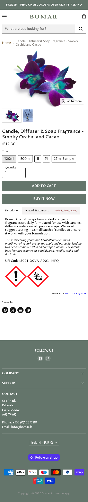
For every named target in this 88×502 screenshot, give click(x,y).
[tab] (66, 210)
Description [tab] (12, 210)
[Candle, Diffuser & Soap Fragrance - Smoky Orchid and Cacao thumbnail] (11, 115)
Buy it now (44, 199)
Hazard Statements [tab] (37, 210)
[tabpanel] (44, 252)
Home (6, 43)
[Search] (80, 29)
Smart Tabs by (73, 293)
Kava (83, 293)
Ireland (42, 443)
